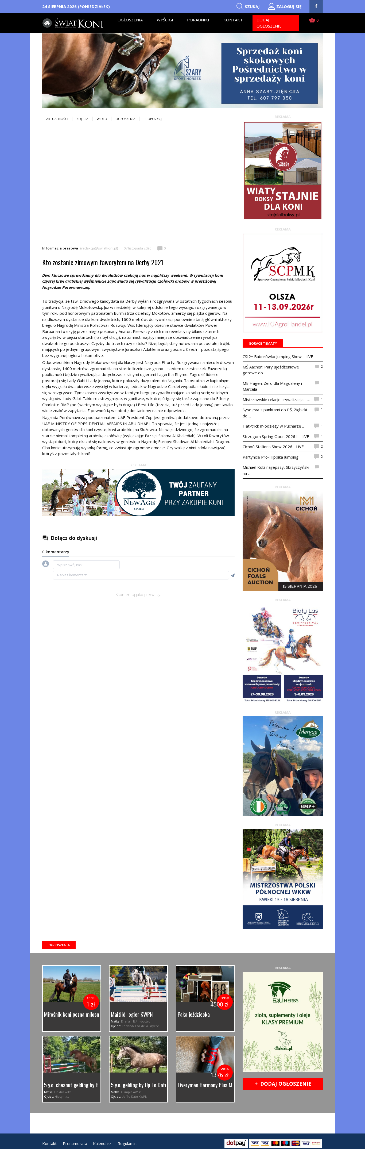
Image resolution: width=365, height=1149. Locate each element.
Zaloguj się (288, 6)
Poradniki (198, 19)
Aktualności (57, 119)
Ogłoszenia (130, 19)
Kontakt (233, 19)
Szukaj (252, 6)
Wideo (102, 119)
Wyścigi (165, 19)
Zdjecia (82, 119)
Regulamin (127, 1143)
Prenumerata (75, 1143)
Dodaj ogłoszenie (269, 23)
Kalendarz (102, 1143)
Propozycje (153, 119)
